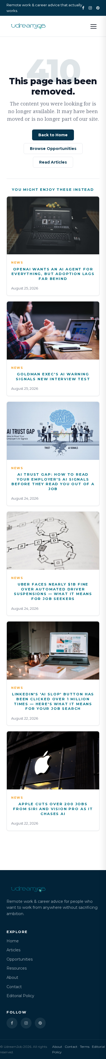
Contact (14, 986)
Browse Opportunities (53, 148)
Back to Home (53, 134)
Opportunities (20, 959)
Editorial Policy (20, 995)
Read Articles (53, 162)
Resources (17, 968)
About (12, 977)
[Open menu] (93, 26)
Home (13, 941)
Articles (13, 950)
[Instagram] (90, 7)
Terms (84, 1047)
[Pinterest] (97, 7)
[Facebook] (83, 7)
